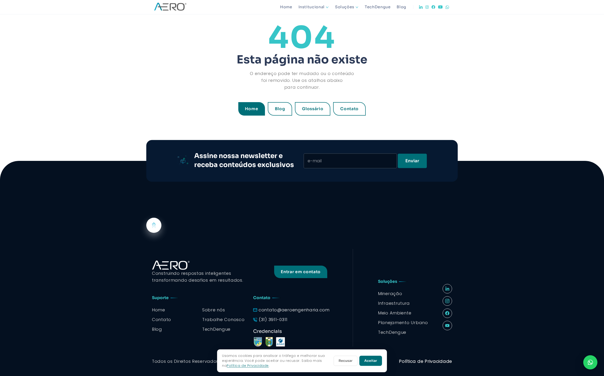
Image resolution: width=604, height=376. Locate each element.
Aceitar (370, 361)
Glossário (312, 108)
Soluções (344, 6)
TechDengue (377, 6)
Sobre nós (213, 310)
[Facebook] (433, 7)
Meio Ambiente (394, 313)
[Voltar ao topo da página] (154, 225)
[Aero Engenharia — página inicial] (177, 7)
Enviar (412, 160)
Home (286, 6)
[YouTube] (440, 7)
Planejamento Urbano (403, 323)
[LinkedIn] (421, 7)
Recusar (345, 361)
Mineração (390, 294)
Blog (401, 6)
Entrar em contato (301, 271)
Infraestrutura (394, 303)
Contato (349, 108)
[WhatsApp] (447, 7)
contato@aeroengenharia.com (294, 310)
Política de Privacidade (425, 361)
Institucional (311, 6)
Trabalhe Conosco (223, 319)
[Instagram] (427, 7)
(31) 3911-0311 (273, 319)
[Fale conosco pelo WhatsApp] (590, 362)
